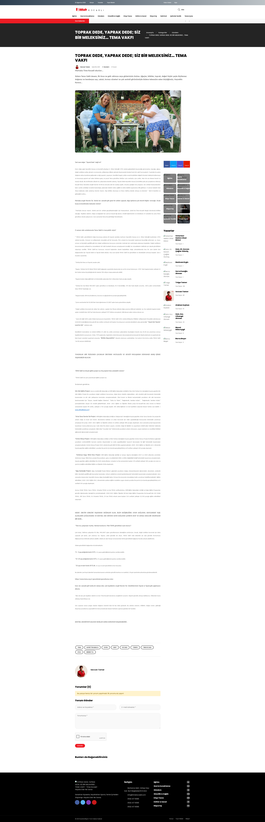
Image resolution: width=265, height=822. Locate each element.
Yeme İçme (189, 16)
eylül (79, 652)
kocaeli (124, 647)
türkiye (135, 647)
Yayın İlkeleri (111, 2)
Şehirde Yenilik (175, 16)
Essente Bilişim (84, 819)
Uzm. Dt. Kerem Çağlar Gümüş (182, 250)
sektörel (163, 16)
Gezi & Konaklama (87, 16)
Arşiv (175, 2)
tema (79, 647)
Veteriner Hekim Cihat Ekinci (181, 238)
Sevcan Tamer (85, 67)
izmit (115, 647)
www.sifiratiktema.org (82, 410)
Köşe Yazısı (128, 16)
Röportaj (153, 16)
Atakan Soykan (182, 305)
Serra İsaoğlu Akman (181, 272)
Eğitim (74, 16)
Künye (92, 2)
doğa (106, 647)
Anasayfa (150, 33)
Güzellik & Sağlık (114, 16)
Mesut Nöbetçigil (180, 328)
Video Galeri (167, 2)
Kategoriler (162, 33)
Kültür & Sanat (141, 16)
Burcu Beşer (180, 338)
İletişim (188, 819)
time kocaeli (147, 647)
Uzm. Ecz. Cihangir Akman (179, 316)
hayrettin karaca (92, 647)
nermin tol (89, 652)
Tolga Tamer (181, 282)
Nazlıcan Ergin (181, 262)
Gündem (101, 16)
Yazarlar (100, 2)
